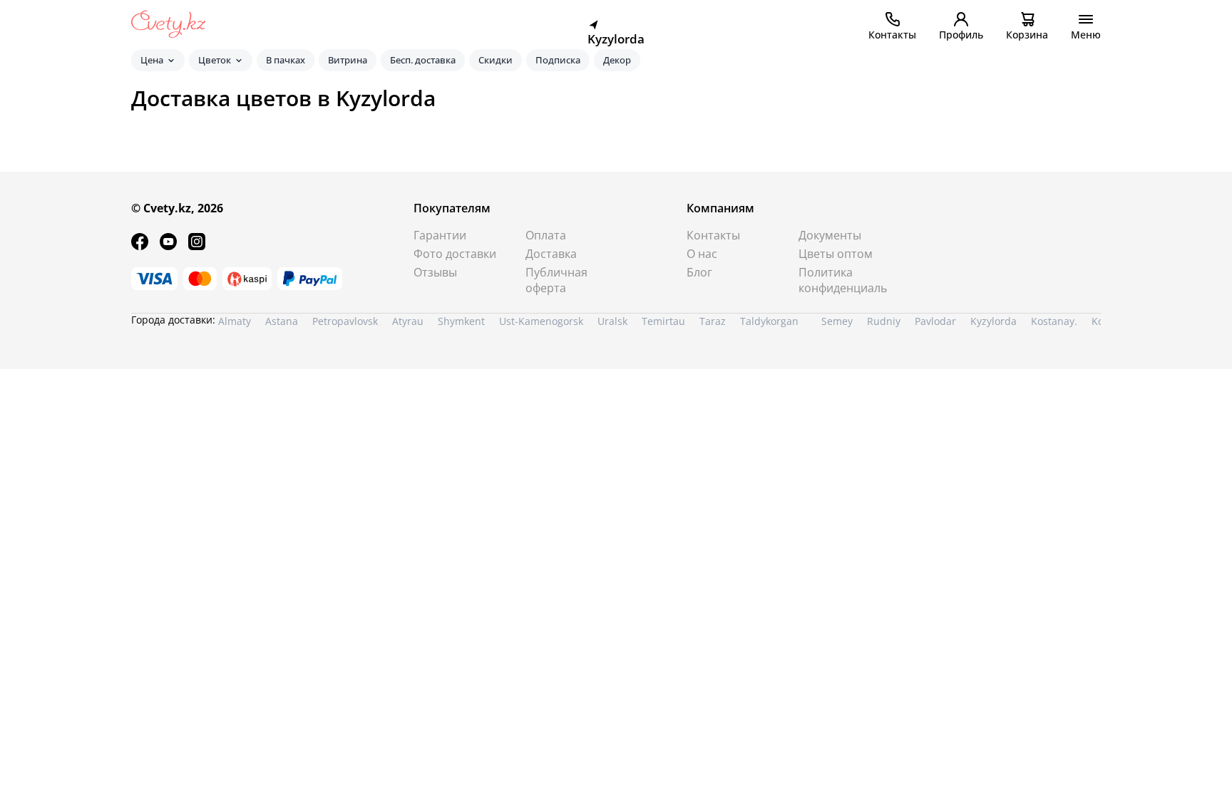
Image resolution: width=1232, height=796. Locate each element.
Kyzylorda (993, 321)
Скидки (495, 59)
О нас (702, 254)
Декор (617, 59)
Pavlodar (935, 321)
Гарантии (440, 235)
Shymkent (461, 321)
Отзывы (435, 272)
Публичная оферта (556, 280)
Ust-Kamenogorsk (541, 321)
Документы (830, 235)
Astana (281, 321)
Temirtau (663, 321)
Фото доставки (455, 254)
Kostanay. (1054, 321)
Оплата (545, 235)
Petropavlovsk (345, 321)
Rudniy (883, 321)
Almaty (234, 321)
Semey (837, 321)
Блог (699, 272)
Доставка (551, 254)
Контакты (713, 235)
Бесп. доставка (423, 59)
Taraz (712, 321)
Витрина (347, 59)
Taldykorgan (769, 321)
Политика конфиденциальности (843, 280)
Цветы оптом (836, 254)
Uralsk (612, 321)
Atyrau (407, 321)
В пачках (285, 59)
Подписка (557, 59)
